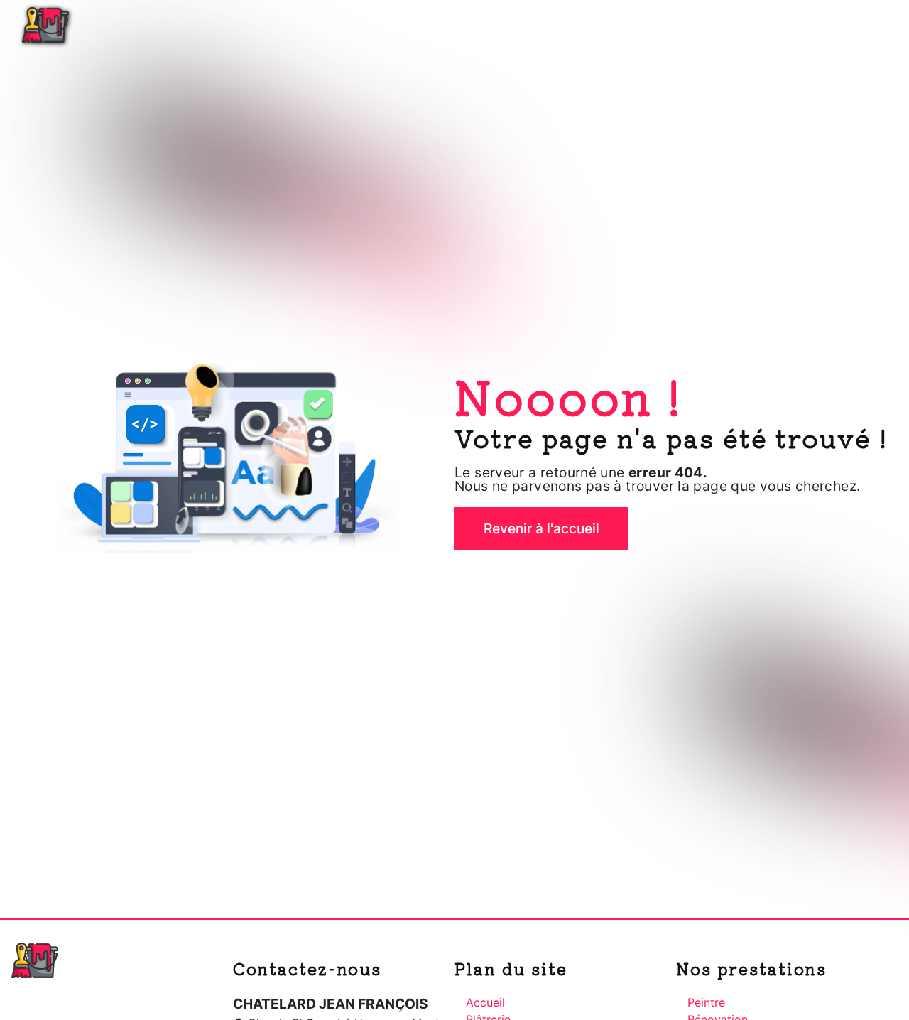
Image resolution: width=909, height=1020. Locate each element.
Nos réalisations (766, 24)
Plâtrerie (592, 24)
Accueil (519, 24)
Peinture (668, 24)
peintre (706, 1002)
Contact (862, 24)
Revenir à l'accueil (541, 528)
